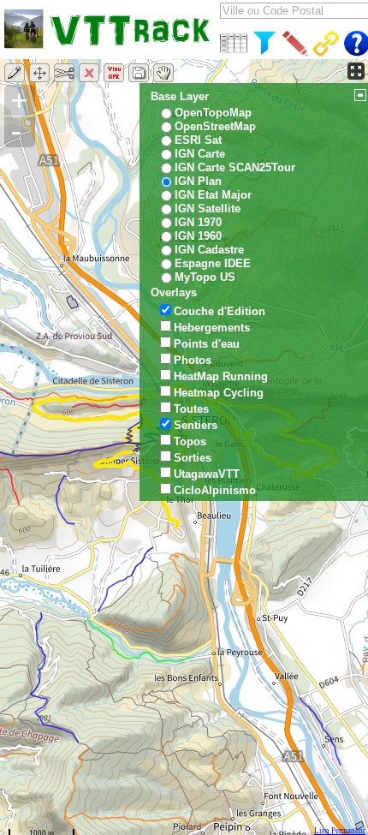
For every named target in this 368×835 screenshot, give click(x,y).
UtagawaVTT (207, 474)
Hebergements (212, 327)
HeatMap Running (221, 376)
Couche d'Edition (219, 311)
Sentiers (195, 425)
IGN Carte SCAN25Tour (235, 167)
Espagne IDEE (213, 263)
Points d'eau (207, 343)
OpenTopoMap (213, 112)
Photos (192, 360)
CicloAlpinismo (215, 490)
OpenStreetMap (215, 126)
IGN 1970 (198, 222)
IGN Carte (200, 153)
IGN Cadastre (209, 249)
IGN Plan (198, 181)
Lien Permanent (339, 830)
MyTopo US (205, 277)
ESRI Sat (198, 140)
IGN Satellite (207, 208)
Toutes (191, 409)
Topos (190, 441)
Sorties (192, 457)
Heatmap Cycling (219, 392)
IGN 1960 (198, 236)
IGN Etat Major (213, 194)
